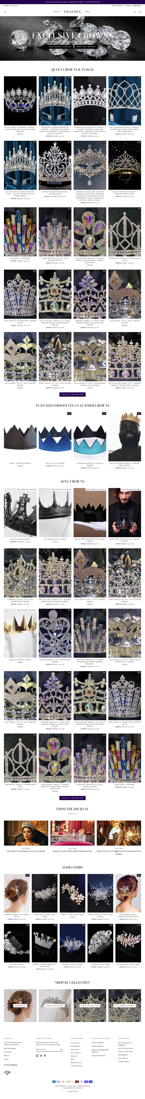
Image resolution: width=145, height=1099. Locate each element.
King (87, 12)
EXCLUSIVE (72, 11)
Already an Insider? (72, 558)
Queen (57, 12)
